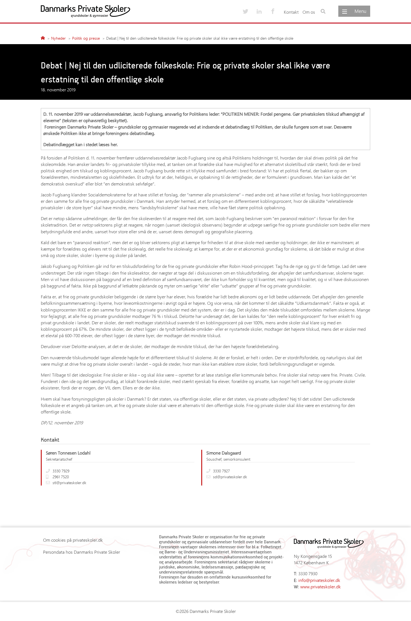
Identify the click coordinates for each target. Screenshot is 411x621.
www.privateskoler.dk (320, 586)
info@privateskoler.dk (319, 580)
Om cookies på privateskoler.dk (73, 540)
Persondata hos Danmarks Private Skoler (81, 552)
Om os (309, 12)
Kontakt (291, 12)
